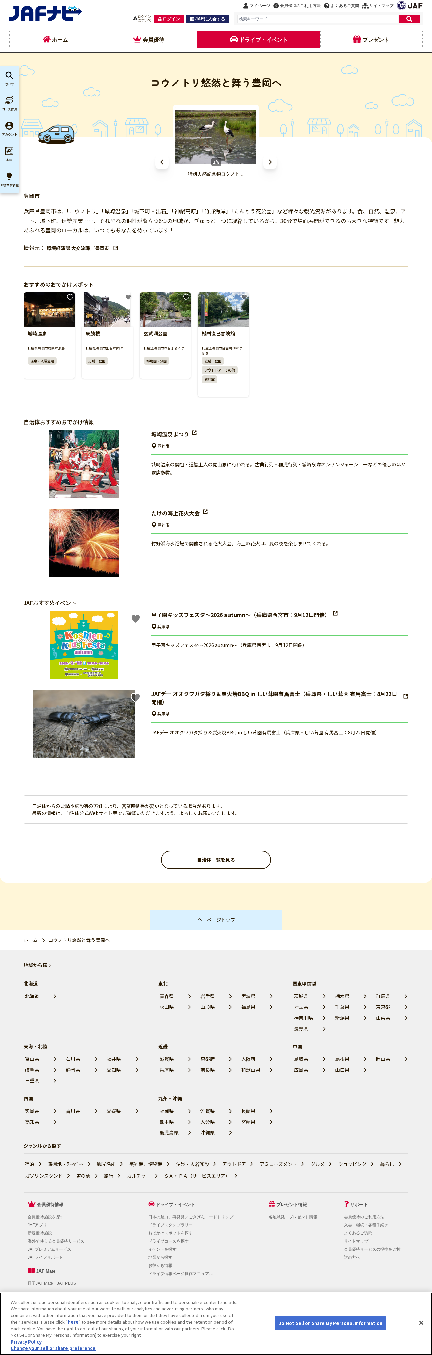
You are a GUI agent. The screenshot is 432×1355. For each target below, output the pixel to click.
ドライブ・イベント (175, 1204)
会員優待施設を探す (46, 1217)
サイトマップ (356, 1241)
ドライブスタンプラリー (170, 1225)
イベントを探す (162, 1249)
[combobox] (317, 19)
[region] (216, 1323)
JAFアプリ (37, 1225)
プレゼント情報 (291, 1204)
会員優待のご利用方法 (364, 1217)
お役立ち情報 (160, 1265)
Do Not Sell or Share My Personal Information (330, 1323)
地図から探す (160, 1257)
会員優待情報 (50, 1204)
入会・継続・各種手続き (366, 1225)
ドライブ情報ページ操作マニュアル (180, 1273)
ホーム (31, 940)
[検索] (409, 19)
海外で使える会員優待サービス (56, 1241)
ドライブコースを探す (168, 1241)
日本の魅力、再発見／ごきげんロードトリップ (190, 1217)
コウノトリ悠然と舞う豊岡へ (79, 940)
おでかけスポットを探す (170, 1233)
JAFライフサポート (45, 1257)
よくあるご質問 (358, 1233)
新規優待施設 (40, 1233)
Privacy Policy (26, 1341)
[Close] (421, 1322)
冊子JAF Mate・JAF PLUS (52, 1283)
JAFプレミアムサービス (49, 1249)
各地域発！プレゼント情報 (293, 1217)
